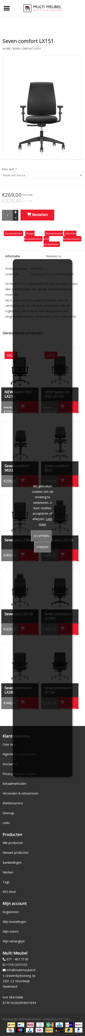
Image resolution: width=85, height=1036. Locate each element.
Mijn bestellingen (14, 922)
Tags (6, 882)
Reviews (53, 256)
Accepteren (41, 536)
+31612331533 (16, 965)
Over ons (9, 744)
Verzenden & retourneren (20, 793)
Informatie (12, 256)
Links (6, 823)
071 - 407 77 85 (18, 959)
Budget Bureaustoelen (32, 236)
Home (6, 49)
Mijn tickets (11, 931)
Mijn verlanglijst (14, 941)
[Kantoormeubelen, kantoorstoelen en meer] (42, 8)
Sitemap (8, 813)
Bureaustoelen (13, 233)
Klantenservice (13, 803)
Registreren (11, 912)
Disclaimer (10, 764)
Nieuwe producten (16, 852)
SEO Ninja (64, 1019)
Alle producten (13, 843)
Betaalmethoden (14, 783)
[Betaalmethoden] (10, 1024)
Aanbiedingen (12, 862)
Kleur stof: (9, 169)
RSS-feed (9, 892)
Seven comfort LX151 (26, 49)
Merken (8, 872)
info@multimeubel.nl (21, 970)
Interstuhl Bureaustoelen (71, 236)
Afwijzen (42, 547)
